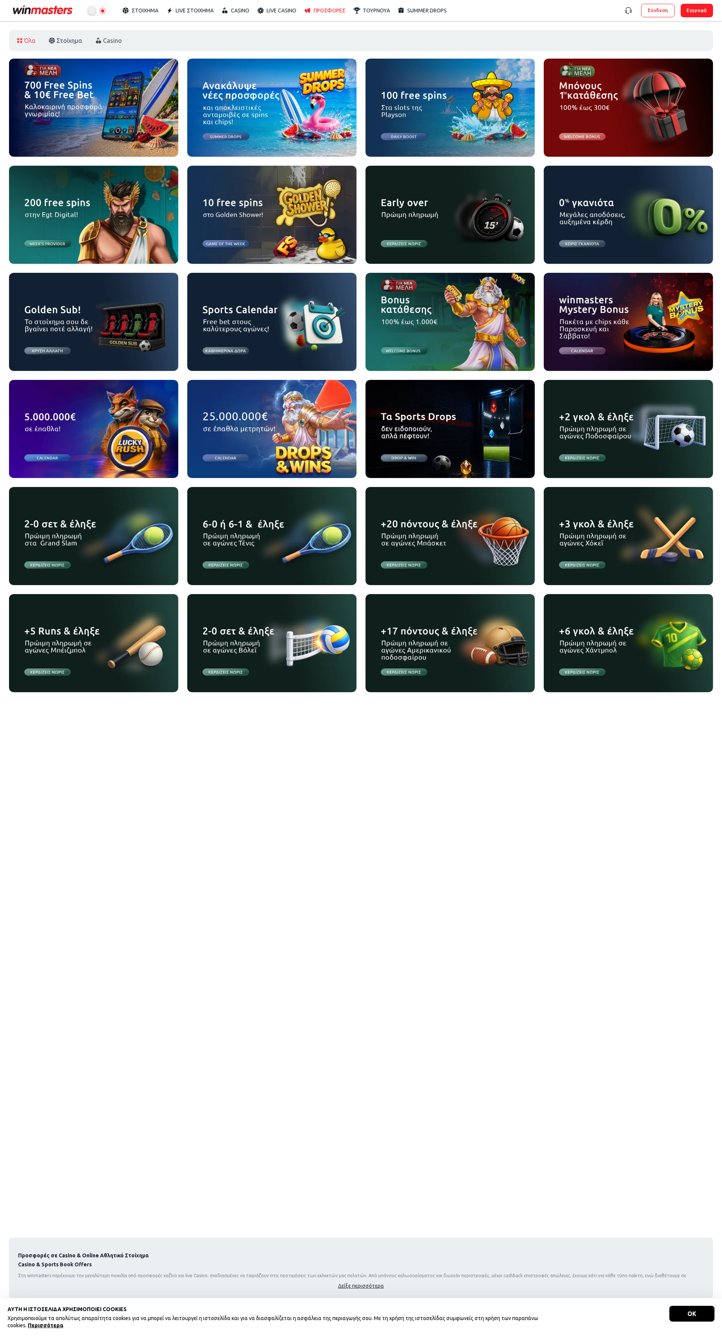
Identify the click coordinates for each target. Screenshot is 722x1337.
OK (691, 1313)
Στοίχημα (69, 40)
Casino (112, 40)
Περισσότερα (45, 1325)
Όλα (29, 40)
